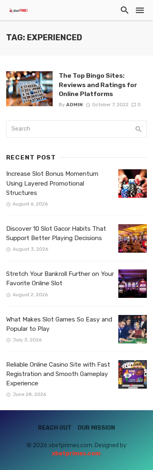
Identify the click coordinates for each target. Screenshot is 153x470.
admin (74, 104)
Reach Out (54, 427)
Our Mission (96, 427)
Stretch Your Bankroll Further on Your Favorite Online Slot (60, 278)
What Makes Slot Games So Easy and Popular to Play (59, 324)
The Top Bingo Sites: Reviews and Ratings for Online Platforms (98, 84)
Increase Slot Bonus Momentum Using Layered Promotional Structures (52, 183)
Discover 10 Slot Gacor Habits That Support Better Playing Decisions (56, 233)
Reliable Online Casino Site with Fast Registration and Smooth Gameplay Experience (58, 374)
